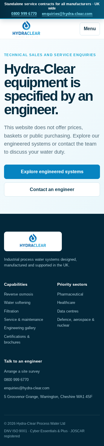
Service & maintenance (23, 319)
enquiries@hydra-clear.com (67, 14)
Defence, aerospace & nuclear (75, 322)
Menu (90, 28)
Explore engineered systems (52, 171)
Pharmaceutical (70, 294)
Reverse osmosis (18, 294)
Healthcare (66, 302)
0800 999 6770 (24, 14)
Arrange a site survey (22, 371)
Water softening (17, 302)
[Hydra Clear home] (26, 29)
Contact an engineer (52, 189)
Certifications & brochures (17, 339)
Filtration (11, 311)
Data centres (68, 311)
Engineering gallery (20, 328)
